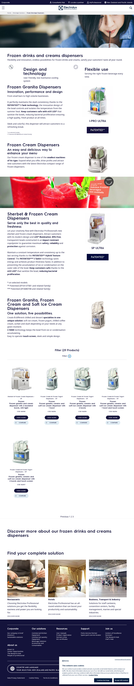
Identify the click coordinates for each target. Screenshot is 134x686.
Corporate (6, 2)
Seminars (108, 635)
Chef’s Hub (109, 639)
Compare (22, 422)
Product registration (63, 635)
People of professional (15, 655)
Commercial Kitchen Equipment (39, 634)
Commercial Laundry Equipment (39, 638)
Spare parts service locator (91, 635)
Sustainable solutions (15, 637)
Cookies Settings (103, 680)
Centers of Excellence (113, 633)
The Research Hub (14, 653)
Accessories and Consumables (38, 644)
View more (21, 417)
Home (9, 13)
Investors (10, 635)
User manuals (61, 633)
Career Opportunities (15, 651)
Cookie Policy (34, 678)
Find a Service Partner (89, 633)
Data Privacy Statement (16, 678)
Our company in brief (15, 633)
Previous (64, 516)
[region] (95, 670)
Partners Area (61, 637)
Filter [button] (64, 356)
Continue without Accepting (123, 659)
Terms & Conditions (50, 678)
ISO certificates (62, 639)
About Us (10, 649)
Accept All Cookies (121, 680)
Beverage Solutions (19, 13)
